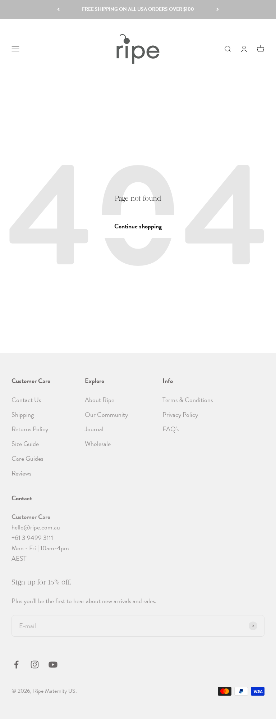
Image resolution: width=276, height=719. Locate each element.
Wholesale (98, 444)
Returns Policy (30, 429)
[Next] (217, 9)
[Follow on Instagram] (35, 664)
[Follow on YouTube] (53, 664)
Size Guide (25, 444)
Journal (94, 429)
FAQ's (170, 429)
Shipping (23, 414)
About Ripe (99, 400)
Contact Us (26, 400)
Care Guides (27, 458)
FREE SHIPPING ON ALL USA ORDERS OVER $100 (138, 9)
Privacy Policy (180, 414)
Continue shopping (138, 226)
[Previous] (58, 9)
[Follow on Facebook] (16, 664)
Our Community (106, 414)
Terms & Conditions (187, 400)
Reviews (21, 473)
